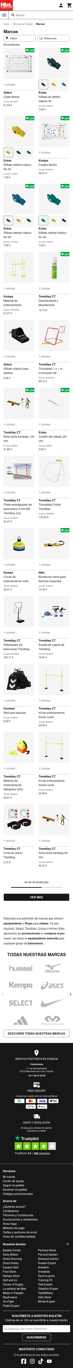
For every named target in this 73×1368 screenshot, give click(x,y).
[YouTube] (49, 1361)
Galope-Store (11, 1276)
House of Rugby (13, 1284)
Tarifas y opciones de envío (20, 1232)
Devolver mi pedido (15, 1189)
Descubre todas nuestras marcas (36, 1033)
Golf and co (10, 1280)
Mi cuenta (9, 1177)
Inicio (6, 24)
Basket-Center (12, 1250)
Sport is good (46, 1276)
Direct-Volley (11, 1263)
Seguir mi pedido (13, 1185)
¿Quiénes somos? (14, 1206)
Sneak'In (43, 1267)
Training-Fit (45, 1280)
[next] (70, 994)
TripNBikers (45, 1293)
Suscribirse (36, 1337)
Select (8, 92)
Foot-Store (9, 1271)
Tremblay (31, 928)
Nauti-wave (10, 1297)
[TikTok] (41, 1361)
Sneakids (44, 1271)
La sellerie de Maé (14, 1289)
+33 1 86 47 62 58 (36, 1075)
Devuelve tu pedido (36, 1130)
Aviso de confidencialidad (19, 1236)
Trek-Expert (45, 1284)
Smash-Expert (47, 1263)
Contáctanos (36, 1064)
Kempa (43, 160)
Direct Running (12, 1259)
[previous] (2, 994)
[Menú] (4, 15)
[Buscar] (13, 15)
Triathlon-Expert (48, 1289)
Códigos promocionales (18, 1194)
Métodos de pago (14, 1228)
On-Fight (8, 1301)
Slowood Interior (48, 1259)
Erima (42, 92)
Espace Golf (10, 1267)
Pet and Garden (48, 1254)
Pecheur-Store (47, 1250)
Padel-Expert (11, 1306)
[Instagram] (32, 1361)
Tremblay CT (47, 296)
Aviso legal (10, 1224)
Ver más (36, 897)
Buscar (20, 15)
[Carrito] (69, 5)
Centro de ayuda (13, 1181)
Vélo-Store (44, 1297)
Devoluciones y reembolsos (20, 1219)
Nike (42, 572)
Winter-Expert (46, 1301)
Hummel (9, 708)
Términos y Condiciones (18, 1215)
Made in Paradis (13, 1293)
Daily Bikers (10, 1254)
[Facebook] (24, 1361)
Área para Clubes (23, 24)
